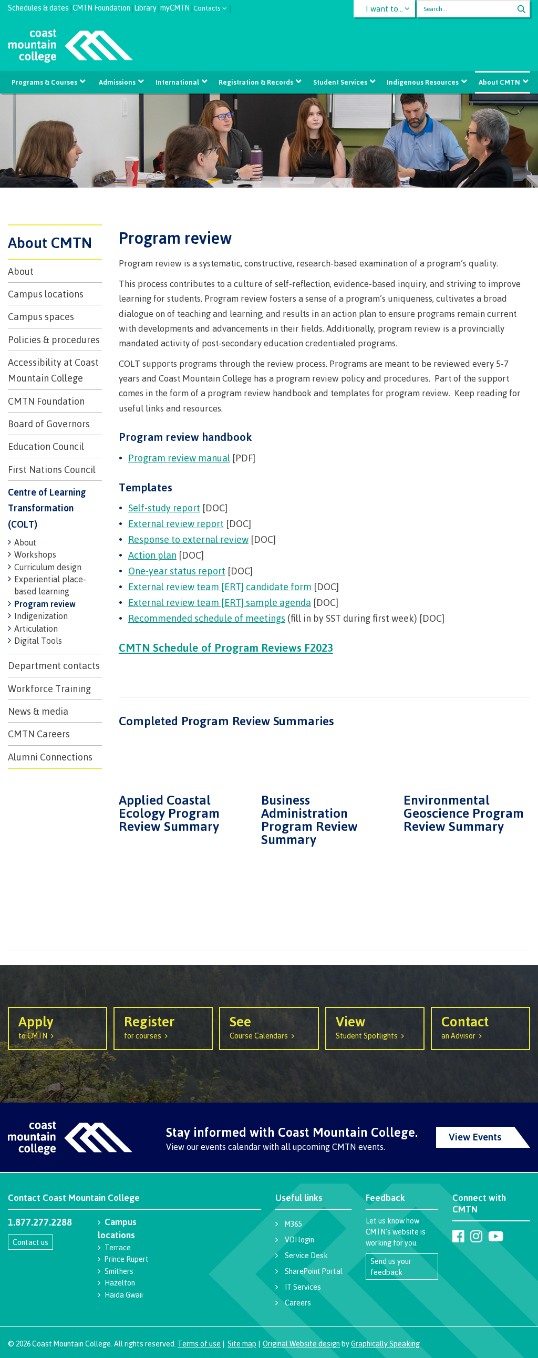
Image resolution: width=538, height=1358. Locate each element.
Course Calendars (259, 1026)
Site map (241, 1343)
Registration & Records (256, 82)
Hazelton (120, 1282)
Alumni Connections (50, 757)
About (21, 271)
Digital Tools (38, 640)
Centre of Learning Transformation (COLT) (47, 508)
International (177, 82)
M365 (293, 1223)
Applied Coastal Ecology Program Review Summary (169, 811)
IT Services (303, 1286)
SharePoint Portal (314, 1271)
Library (145, 6)
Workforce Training (49, 688)
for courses (149, 1026)
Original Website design (301, 1343)
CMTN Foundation (101, 6)
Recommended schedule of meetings (206, 618)
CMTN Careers (39, 733)
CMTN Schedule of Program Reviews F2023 (226, 647)
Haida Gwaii (124, 1294)
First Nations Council (52, 469)
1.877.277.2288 (40, 1222)
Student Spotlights (367, 1026)
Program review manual (179, 458)
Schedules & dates (38, 6)
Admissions (117, 82)
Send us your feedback (390, 1267)
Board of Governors (49, 423)
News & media (38, 711)
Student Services (340, 82)
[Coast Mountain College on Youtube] (495, 1236)
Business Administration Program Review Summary (309, 818)
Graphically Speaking (385, 1343)
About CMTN (499, 82)
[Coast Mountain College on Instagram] (476, 1236)
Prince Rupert (127, 1258)
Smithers (119, 1271)
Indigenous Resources (423, 82)
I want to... (384, 9)
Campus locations (46, 294)
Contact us (30, 1242)
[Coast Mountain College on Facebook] (458, 1236)
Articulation (36, 628)
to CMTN (36, 1026)
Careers (298, 1302)
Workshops (35, 554)
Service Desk (306, 1255)
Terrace (118, 1247)
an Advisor (465, 1026)
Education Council (46, 446)
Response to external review (188, 539)
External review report (176, 523)
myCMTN (175, 6)
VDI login (299, 1239)
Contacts (207, 7)
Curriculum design (47, 567)
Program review (45, 604)
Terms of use (199, 1343)
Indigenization (41, 616)
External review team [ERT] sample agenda (219, 602)
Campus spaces (41, 316)
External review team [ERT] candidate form (220, 586)
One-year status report (176, 571)
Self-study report (164, 507)
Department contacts (54, 665)
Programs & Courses (44, 82)
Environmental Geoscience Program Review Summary (464, 811)
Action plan (152, 555)
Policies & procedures (54, 339)
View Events (475, 1136)
